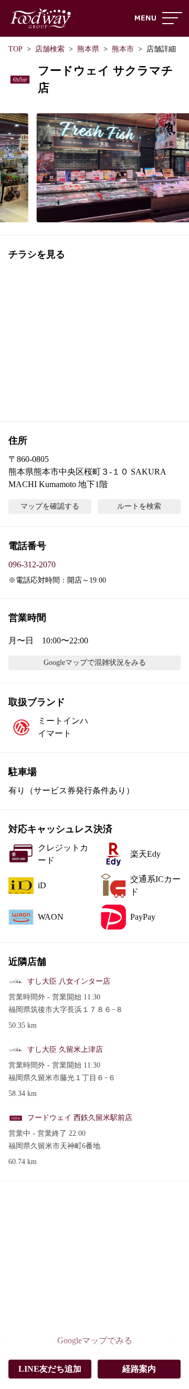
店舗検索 (50, 49)
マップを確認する (49, 506)
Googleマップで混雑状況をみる (95, 662)
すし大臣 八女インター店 (68, 981)
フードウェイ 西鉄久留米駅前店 (79, 1118)
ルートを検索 (139, 506)
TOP (15, 49)
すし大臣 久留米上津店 (65, 1049)
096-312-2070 (32, 564)
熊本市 (123, 49)
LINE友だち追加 (49, 1368)
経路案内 (139, 1368)
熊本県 (88, 49)
